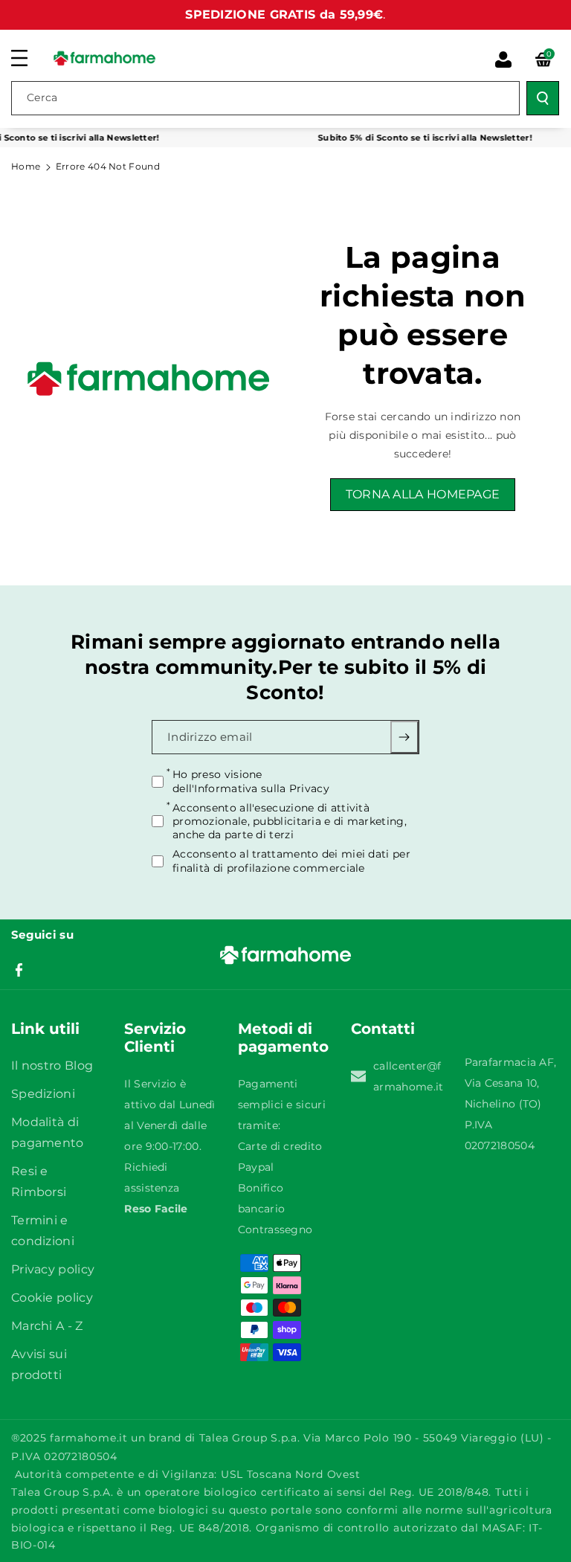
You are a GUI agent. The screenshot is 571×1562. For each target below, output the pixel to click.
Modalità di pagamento (47, 1132)
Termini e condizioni (42, 1230)
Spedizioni (43, 1094)
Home (25, 166)
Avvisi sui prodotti (39, 1364)
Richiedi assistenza (151, 1177)
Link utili (45, 1029)
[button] (27, 58)
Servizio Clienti (155, 1037)
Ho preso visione (250, 781)
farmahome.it (88, 1437)
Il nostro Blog (52, 1065)
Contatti (383, 1029)
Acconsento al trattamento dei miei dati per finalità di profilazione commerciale (291, 860)
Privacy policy (52, 1269)
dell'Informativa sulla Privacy (250, 788)
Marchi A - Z (47, 1326)
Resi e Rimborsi (38, 1181)
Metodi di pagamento (283, 1037)
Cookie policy (52, 1298)
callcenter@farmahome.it (408, 1076)
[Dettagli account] (503, 59)
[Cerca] (542, 98)
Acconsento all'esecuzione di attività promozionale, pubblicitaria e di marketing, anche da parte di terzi (289, 821)
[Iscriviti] (404, 737)
